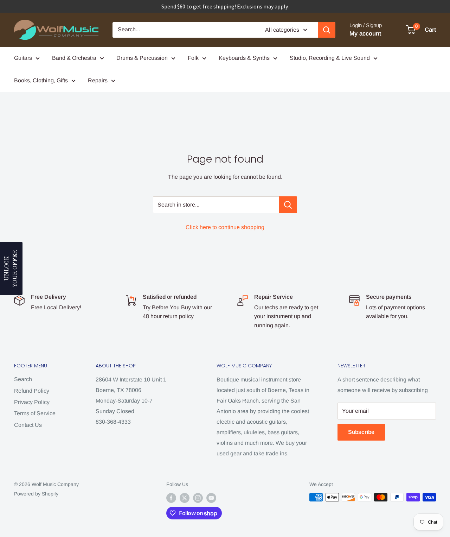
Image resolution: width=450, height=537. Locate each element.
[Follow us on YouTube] (211, 498)
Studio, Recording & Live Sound (330, 58)
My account (365, 33)
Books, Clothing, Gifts (41, 80)
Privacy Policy (32, 402)
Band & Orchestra (74, 58)
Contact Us (28, 425)
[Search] (326, 30)
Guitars (23, 58)
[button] (11, 268)
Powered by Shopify (36, 494)
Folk (193, 58)
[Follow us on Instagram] (198, 498)
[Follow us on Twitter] (184, 498)
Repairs (98, 80)
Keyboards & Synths (244, 58)
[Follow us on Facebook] (171, 498)
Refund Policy (31, 391)
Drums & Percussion (142, 58)
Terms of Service (35, 413)
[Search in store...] (288, 204)
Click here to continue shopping (225, 227)
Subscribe (361, 432)
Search (23, 379)
